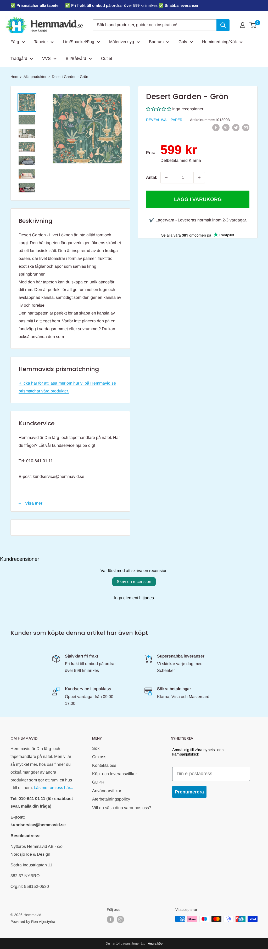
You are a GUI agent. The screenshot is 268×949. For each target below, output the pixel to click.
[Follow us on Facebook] (110, 919)
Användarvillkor (106, 790)
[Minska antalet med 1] (166, 177)
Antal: (151, 177)
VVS (46, 58)
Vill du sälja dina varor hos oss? (121, 807)
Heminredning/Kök (219, 41)
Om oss (99, 756)
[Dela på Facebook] (216, 127)
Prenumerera (189, 791)
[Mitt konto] (242, 25)
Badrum (156, 41)
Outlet (106, 58)
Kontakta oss (104, 765)
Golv (182, 41)
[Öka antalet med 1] (199, 177)
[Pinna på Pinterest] (226, 127)
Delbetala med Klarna (180, 160)
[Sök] (223, 25)
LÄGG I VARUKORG (198, 199)
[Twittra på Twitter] (235, 127)
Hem (14, 77)
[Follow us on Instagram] (120, 919)
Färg (14, 41)
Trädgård (18, 58)
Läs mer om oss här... (53, 787)
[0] (253, 25)
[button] (158, 109)
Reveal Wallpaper (164, 120)
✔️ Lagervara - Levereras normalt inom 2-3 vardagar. (198, 220)
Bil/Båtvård (76, 58)
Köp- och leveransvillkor (114, 773)
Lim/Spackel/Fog (78, 41)
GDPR (98, 782)
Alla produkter (35, 77)
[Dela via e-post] (245, 127)
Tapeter (41, 41)
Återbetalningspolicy (111, 799)
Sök (95, 748)
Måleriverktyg (121, 41)
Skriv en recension (134, 581)
